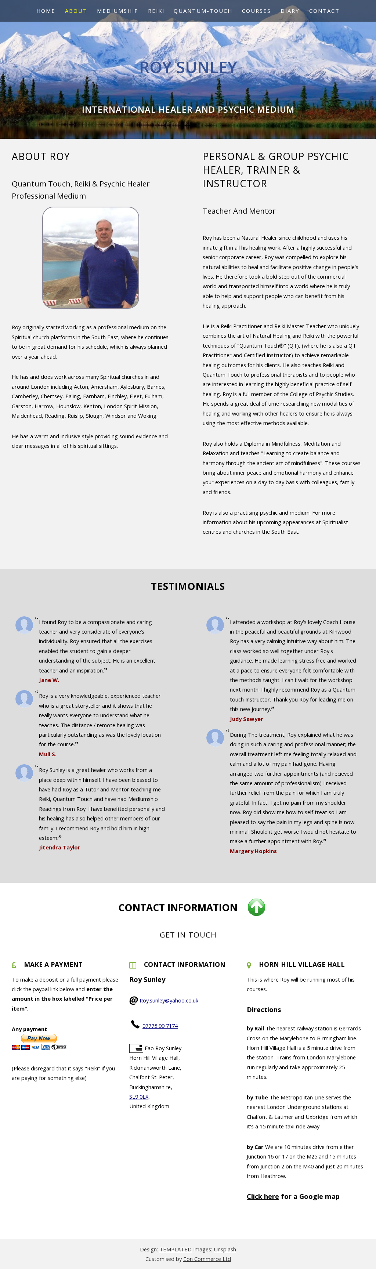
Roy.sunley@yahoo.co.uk (169, 1000)
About (76, 10)
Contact (324, 10)
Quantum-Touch (203, 10)
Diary (290, 10)
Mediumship (117, 10)
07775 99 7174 (160, 1025)
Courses (256, 10)
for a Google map (293, 1196)
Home (45, 10)
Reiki (156, 10)
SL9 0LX (138, 1096)
